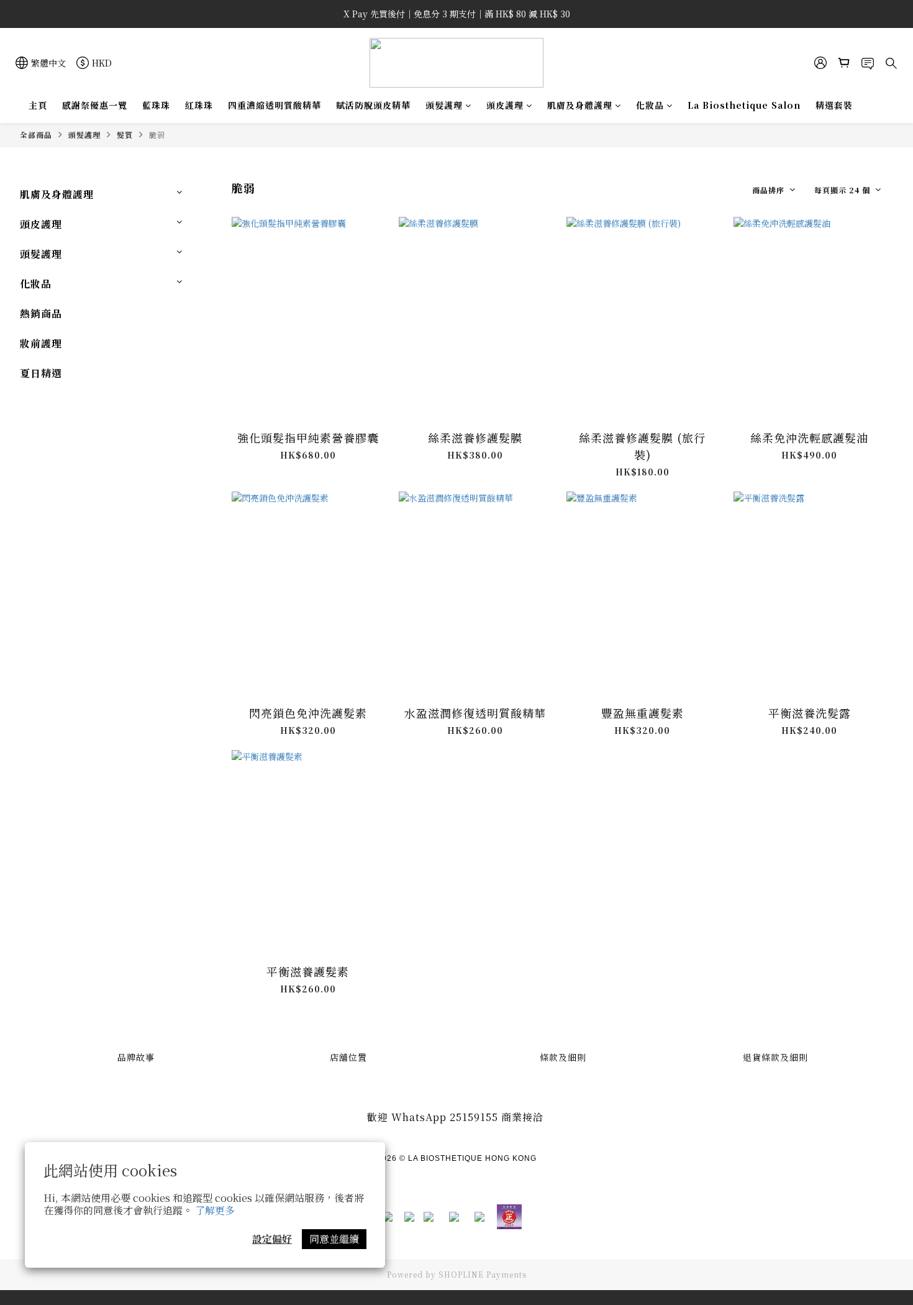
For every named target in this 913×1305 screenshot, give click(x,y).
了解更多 (215, 1210)
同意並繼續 (334, 1239)
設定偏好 (272, 1239)
